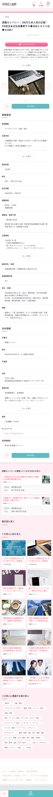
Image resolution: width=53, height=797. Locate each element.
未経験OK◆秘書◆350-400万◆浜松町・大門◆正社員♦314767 (39, 650)
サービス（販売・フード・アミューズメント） (20, 728)
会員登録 (17, 775)
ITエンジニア (9, 733)
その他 (28, 747)
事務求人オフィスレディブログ (13, 780)
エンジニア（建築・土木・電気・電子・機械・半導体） (23, 737)
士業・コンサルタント (40, 742)
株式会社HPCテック (35, 683)
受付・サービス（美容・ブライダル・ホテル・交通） (22, 718)
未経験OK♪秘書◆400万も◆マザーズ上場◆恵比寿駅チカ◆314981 (21, 499)
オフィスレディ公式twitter (39, 775)
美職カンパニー (8, 594)
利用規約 (29, 780)
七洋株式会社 (7, 564)
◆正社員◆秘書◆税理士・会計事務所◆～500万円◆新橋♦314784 (13, 650)
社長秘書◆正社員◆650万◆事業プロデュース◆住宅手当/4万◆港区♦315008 (13, 680)
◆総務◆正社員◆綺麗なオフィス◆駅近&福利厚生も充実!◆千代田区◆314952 (13, 620)
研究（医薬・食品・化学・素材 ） (16, 742)
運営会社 (21, 771)
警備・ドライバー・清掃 (13, 747)
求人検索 (12, 771)
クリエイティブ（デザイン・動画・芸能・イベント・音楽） (24, 708)
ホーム (5, 771)
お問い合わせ (7, 775)
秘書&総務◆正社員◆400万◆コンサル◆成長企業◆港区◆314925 (39, 620)
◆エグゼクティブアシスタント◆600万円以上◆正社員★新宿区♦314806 (39, 590)
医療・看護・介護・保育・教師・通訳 (31, 733)
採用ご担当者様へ (32, 771)
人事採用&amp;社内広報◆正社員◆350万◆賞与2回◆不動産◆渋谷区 (21, 478)
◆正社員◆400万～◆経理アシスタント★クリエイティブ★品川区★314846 (13, 590)
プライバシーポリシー (41, 780)
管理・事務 (8, 713)
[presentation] (4, 86)
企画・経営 (18, 703)
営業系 (7, 703)
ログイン (25, 775)
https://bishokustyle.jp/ (14, 433)
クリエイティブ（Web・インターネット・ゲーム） (22, 723)
